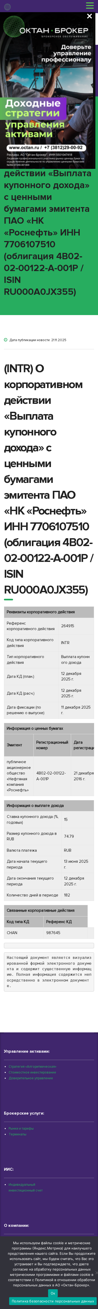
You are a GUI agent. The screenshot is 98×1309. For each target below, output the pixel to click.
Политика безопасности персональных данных (53, 1301)
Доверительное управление (31, 1078)
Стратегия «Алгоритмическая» (32, 1067)
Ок (53, 1293)
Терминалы (17, 1134)
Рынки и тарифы (21, 1128)
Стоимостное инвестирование (32, 1072)
